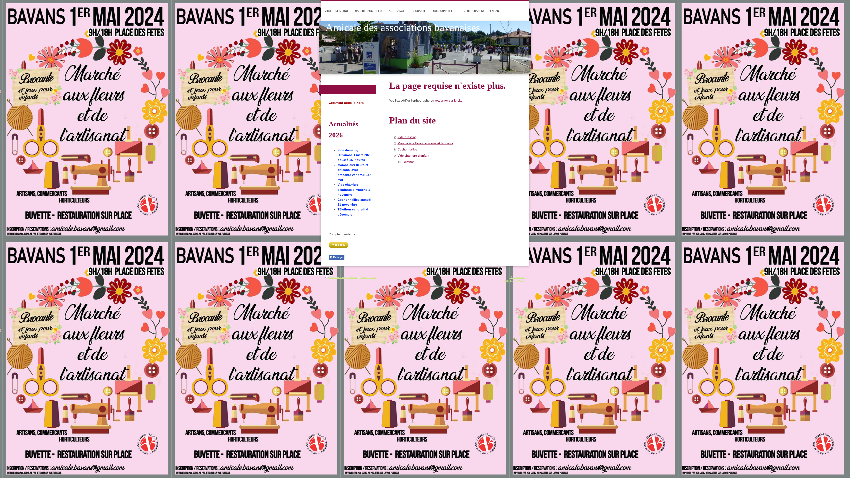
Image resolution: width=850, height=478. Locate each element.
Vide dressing (407, 137)
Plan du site (368, 277)
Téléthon (408, 162)
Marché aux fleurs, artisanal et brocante (425, 143)
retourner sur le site (448, 100)
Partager (338, 257)
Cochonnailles (407, 149)
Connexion (517, 277)
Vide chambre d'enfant (413, 155)
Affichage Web (514, 281)
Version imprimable (343, 277)
